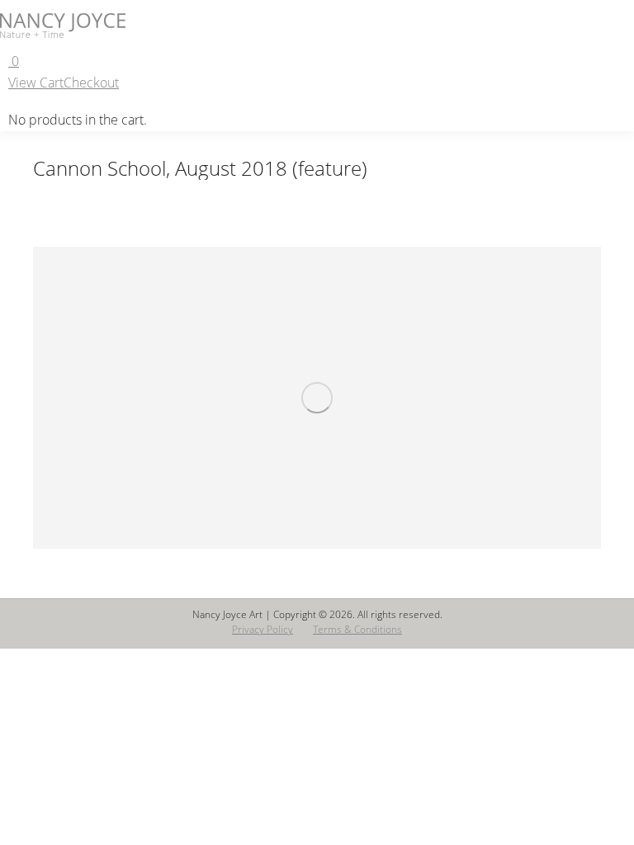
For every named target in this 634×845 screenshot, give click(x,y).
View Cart (36, 82)
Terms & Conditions (357, 629)
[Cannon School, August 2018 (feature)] (317, 398)
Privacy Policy (262, 629)
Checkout (91, 82)
